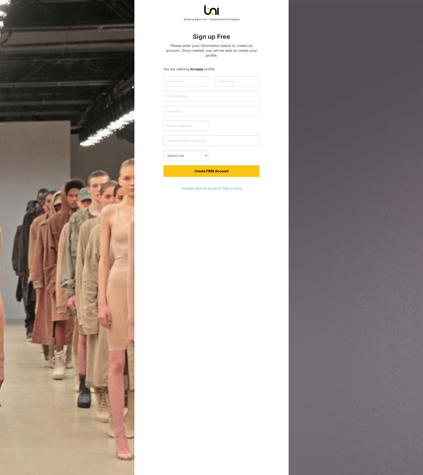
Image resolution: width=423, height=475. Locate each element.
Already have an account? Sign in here (211, 188)
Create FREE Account (212, 171)
